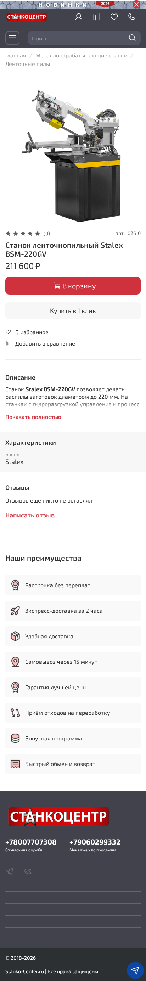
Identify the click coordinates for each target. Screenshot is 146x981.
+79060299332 (94, 841)
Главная (15, 55)
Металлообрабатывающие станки (81, 55)
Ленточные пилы (27, 63)
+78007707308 (31, 841)
